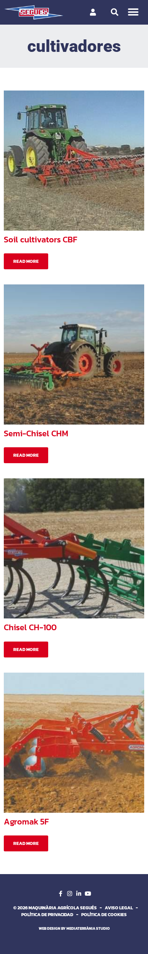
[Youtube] (87, 893)
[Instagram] (69, 893)
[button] (133, 12)
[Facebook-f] (60, 893)
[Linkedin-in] (78, 893)
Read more (26, 261)
